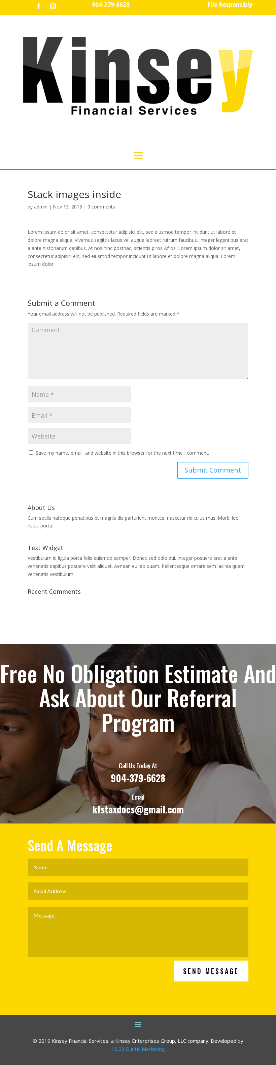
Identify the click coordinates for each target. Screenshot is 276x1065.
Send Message (211, 971)
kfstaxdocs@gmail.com (138, 809)
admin (40, 206)
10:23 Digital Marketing (138, 1048)
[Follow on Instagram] (53, 6)
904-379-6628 (138, 778)
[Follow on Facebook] (39, 6)
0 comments (101, 206)
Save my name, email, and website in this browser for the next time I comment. (122, 453)
